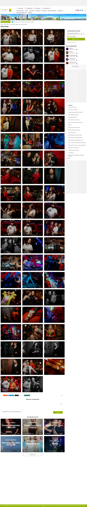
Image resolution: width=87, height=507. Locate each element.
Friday (54, 444)
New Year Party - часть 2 (54, 426)
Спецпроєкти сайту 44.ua (21, 12)
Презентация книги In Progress (32, 426)
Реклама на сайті (20, 10)
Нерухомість (31, 10)
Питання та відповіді (52, 10)
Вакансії (30, 12)
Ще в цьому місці (75, 66)
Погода (26, 10)
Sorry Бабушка (4, 433)
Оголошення (60, 10)
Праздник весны (32, 444)
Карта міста (38, 10)
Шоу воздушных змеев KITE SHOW (11, 444)
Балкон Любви (72, 58)
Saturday (71, 48)
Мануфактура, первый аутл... (7, 450)
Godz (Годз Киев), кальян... (50, 450)
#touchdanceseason (73, 55)
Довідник (29, 8)
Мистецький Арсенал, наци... (29, 433)
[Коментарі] (62, 395)
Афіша (38, 8)
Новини (20, 8)
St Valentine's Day (72, 62)
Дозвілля (47, 8)
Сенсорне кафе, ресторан (73, 31)
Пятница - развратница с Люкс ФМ (11, 426)
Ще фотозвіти (32, 454)
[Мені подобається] (60, 395)
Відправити (58, 412)
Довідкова (44, 10)
